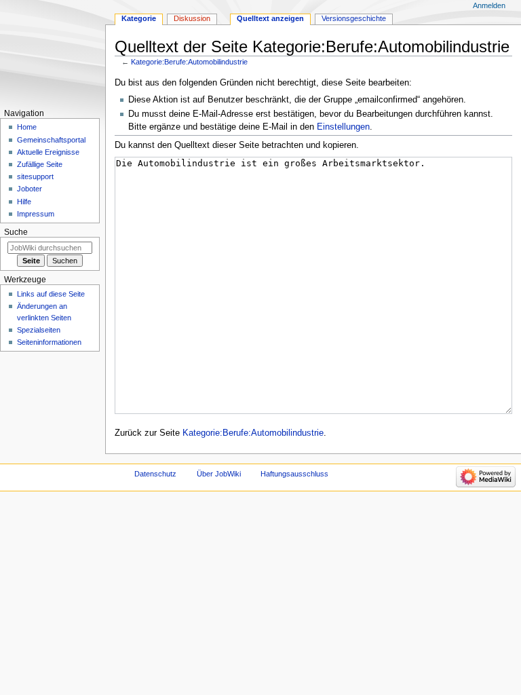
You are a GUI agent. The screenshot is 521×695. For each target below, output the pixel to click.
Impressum (35, 214)
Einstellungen (343, 127)
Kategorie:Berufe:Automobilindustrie (189, 62)
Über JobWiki (219, 474)
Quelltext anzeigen (270, 18)
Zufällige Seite (39, 164)
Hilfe (24, 202)
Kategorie (138, 18)
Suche (16, 232)
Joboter (29, 189)
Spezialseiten (38, 330)
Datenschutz (155, 474)
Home (27, 127)
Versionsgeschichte (354, 18)
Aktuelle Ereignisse (48, 152)
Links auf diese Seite (51, 294)
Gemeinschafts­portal (51, 140)
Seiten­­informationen (49, 342)
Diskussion (192, 18)
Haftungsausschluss (294, 474)
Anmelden (489, 5)
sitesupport (35, 176)
